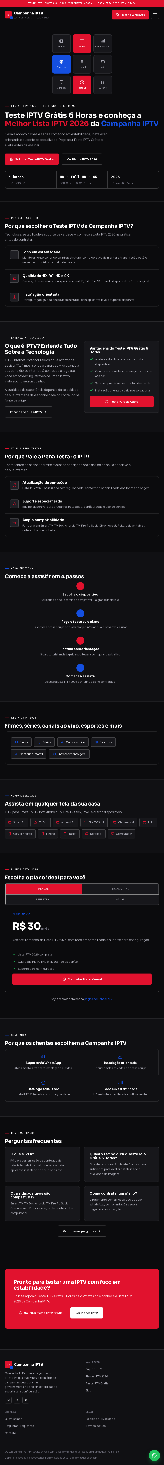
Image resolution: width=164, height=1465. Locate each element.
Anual (120, 899)
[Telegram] (25, 1400)
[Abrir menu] (155, 15)
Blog (88, 1390)
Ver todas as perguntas (79, 1231)
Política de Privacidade (100, 1419)
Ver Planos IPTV (87, 1313)
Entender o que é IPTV (26, 412)
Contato (10, 1433)
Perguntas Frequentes (19, 1426)
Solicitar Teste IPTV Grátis (34, 159)
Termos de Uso (96, 1426)
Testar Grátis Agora (124, 401)
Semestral (43, 899)
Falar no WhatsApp (133, 14)
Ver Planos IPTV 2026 (82, 159)
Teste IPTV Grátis (97, 1383)
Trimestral (120, 888)
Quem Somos (13, 1419)
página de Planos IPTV (98, 999)
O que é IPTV (94, 1369)
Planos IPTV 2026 (97, 1376)
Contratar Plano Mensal (85, 979)
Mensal (43, 888)
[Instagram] (17, 1400)
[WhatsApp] (8, 1400)
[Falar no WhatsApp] (154, 1455)
